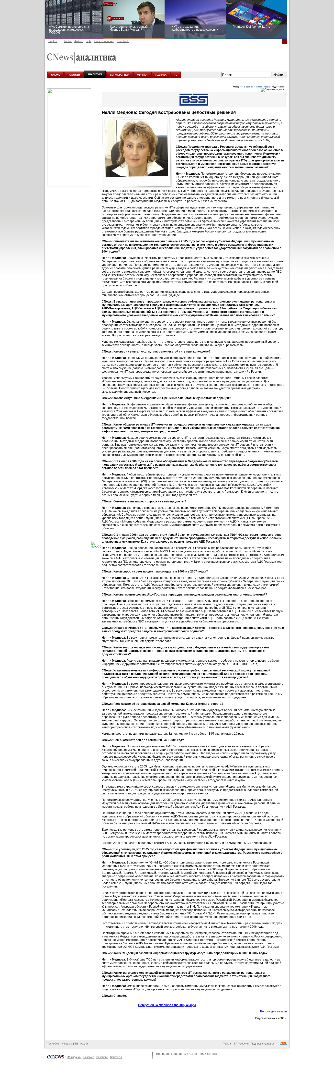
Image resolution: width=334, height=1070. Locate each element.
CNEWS (55, 74)
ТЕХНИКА (161, 74)
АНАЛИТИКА (95, 74)
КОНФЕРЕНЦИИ (119, 74)
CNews (212, 1054)
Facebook (123, 41)
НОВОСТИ (74, 74)
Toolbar (227, 1043)
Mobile (68, 41)
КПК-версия (241, 1043)
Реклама (88, 1057)
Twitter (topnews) (104, 41)
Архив (84, 1043)
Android (78, 41)
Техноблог (53, 1043)
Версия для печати (273, 1011)
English (52, 41)
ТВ (175, 74)
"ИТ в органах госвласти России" (255, 86)
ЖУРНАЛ (142, 74)
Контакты (116, 1057)
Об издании (74, 1057)
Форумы (67, 1043)
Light (88, 41)
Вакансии (102, 1057)
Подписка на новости (264, 1043)
